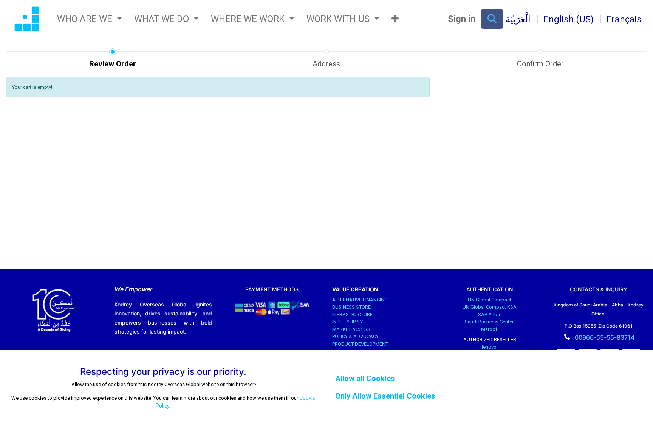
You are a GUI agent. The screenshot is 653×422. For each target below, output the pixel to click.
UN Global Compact (489, 300)
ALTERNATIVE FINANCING (360, 300)
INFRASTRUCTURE (353, 314)
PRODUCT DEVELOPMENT (360, 344)
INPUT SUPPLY (348, 322)
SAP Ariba (489, 314)
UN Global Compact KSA (490, 307)
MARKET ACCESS (351, 329)
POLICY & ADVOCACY (356, 336)
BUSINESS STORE (352, 307)
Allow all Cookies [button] (365, 378)
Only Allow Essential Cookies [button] (385, 395)
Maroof (489, 329)
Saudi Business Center (490, 322)
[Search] (492, 19)
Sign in (461, 19)
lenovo (490, 347)
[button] (395, 19)
